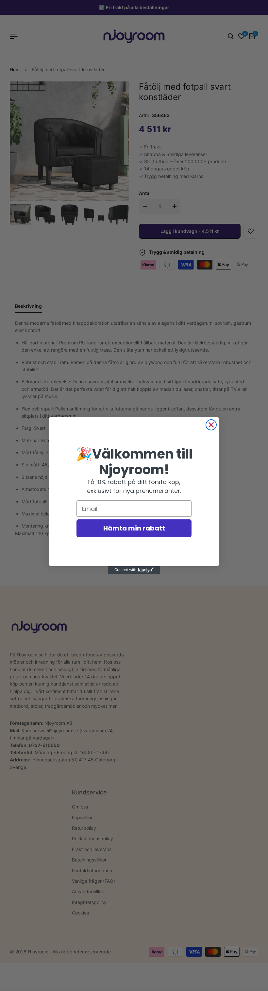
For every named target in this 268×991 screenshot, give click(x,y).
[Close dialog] (211, 425)
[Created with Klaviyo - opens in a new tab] (134, 570)
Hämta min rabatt (134, 528)
